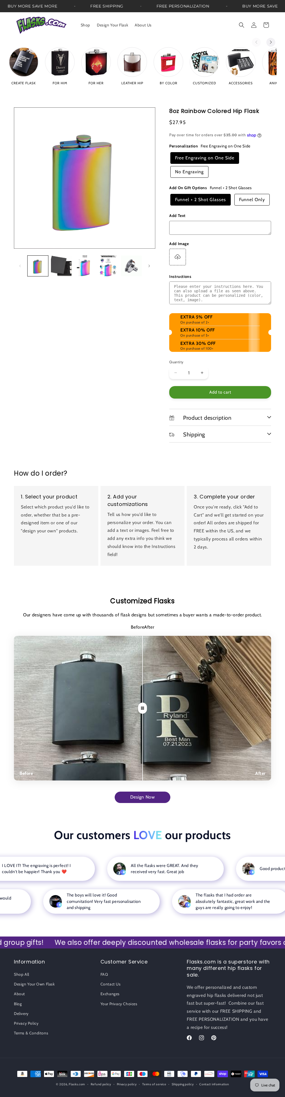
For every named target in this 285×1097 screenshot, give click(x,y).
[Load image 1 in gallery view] (38, 266)
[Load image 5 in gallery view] (131, 266)
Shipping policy (183, 1084)
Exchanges (110, 993)
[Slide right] (149, 266)
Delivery (21, 1013)
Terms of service (154, 1084)
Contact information (214, 1084)
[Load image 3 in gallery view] (84, 266)
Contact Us (110, 984)
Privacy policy (127, 1084)
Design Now (142, 797)
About (19, 993)
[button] (241, 25)
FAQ (104, 974)
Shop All (21, 974)
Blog (18, 1003)
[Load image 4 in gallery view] (108, 266)
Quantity (176, 362)
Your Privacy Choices (118, 1003)
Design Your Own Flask (34, 984)
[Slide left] (20, 266)
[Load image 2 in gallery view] (61, 266)
